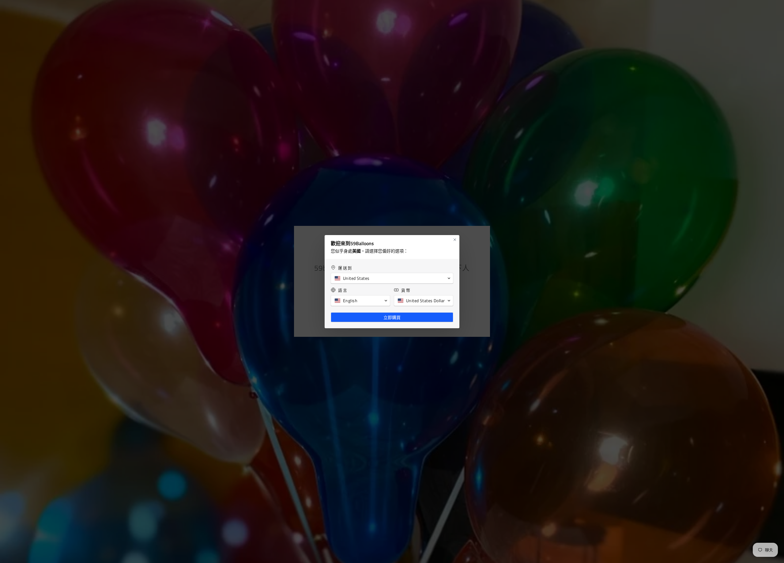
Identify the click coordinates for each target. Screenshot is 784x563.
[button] (392, 278)
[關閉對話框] (454, 239)
